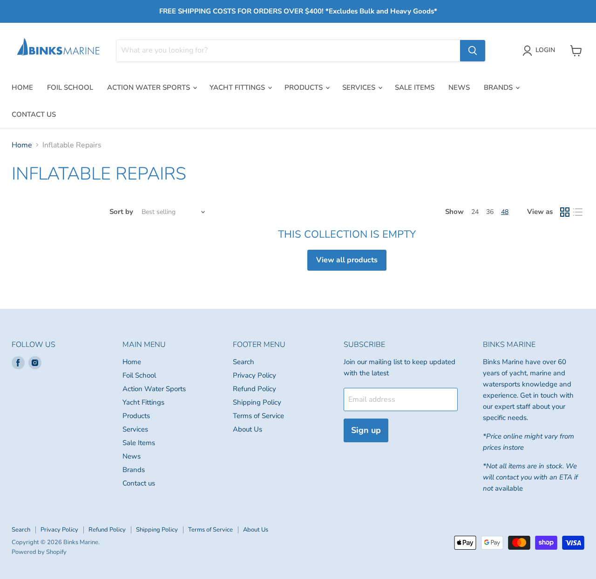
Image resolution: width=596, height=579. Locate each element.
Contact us (34, 114)
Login (545, 50)
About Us (247, 429)
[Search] (472, 50)
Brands (499, 87)
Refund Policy (254, 388)
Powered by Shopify (39, 552)
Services (359, 87)
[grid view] (564, 212)
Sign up (366, 430)
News (459, 87)
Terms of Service (258, 415)
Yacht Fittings (238, 87)
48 (504, 211)
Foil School (70, 87)
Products (304, 87)
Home (22, 87)
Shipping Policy (257, 402)
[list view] (577, 212)
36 (490, 211)
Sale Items (414, 87)
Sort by (121, 212)
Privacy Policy (254, 375)
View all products (347, 260)
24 (475, 211)
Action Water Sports (149, 87)
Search (243, 361)
